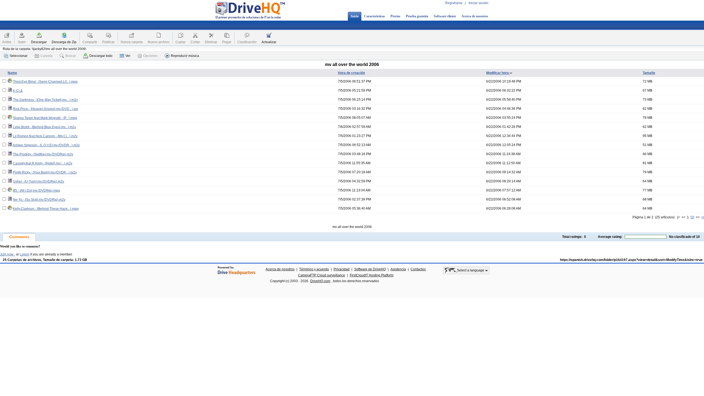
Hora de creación (351, 73)
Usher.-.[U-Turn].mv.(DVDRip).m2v (38, 181)
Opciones (150, 56)
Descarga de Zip (64, 42)
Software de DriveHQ (370, 269)
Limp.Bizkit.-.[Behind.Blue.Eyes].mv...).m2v (44, 127)
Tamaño (649, 73)
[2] (692, 217)
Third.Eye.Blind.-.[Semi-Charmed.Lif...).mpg (45, 82)
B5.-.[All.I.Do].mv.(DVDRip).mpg (36, 191)
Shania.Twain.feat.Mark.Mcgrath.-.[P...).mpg (45, 118)
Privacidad (342, 269)
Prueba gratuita (417, 16)
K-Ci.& (18, 91)
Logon (24, 254)
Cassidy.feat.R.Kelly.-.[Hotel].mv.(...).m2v (42, 163)
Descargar (39, 42)
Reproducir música (185, 56)
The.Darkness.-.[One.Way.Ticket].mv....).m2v (45, 100)
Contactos (418, 269)
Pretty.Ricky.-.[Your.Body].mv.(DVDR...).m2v (45, 172)
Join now (7, 254)
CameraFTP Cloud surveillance (321, 275)
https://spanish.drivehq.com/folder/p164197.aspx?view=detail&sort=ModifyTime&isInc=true (631, 260)
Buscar (70, 56)
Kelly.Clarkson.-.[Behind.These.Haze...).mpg (46, 209)
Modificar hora (498, 73)
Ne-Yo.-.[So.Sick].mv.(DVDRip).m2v (39, 200)
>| (702, 217)
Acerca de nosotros (474, 16)
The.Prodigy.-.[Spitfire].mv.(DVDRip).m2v (43, 154)
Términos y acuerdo (314, 269)
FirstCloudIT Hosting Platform (372, 275)
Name (12, 73)
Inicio (355, 16)
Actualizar (269, 42)
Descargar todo (100, 56)
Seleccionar (19, 56)
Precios (395, 16)
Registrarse (454, 3)
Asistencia (398, 269)
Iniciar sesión (478, 3)
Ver (127, 56)
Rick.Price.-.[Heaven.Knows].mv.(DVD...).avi (45, 109)
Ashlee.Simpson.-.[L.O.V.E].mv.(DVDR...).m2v (46, 145)
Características (374, 16)
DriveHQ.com (320, 281)
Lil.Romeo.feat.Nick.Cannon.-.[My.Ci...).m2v (45, 136)
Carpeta (46, 56)
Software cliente (445, 16)
